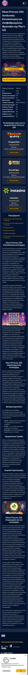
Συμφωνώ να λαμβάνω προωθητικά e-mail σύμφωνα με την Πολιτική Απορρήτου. (14, 22)
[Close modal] (24, 4)
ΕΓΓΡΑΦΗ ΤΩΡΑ (14, 32)
